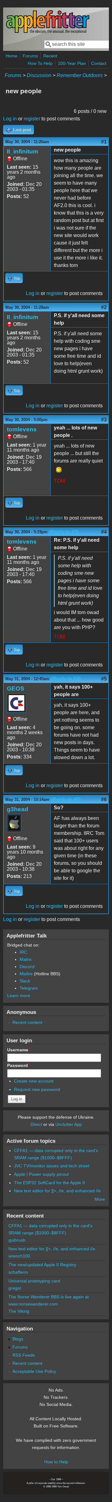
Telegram (29, 988)
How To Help (40, 63)
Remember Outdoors (80, 75)
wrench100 (19, 1255)
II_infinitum (22, 151)
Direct (36, 1124)
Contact (98, 63)
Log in (10, 118)
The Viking (18, 1311)
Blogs (17, 1338)
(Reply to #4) (66, 678)
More (100, 1199)
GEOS (15, 688)
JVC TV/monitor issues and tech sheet (51, 1165)
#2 (104, 307)
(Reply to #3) (64, 532)
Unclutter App (68, 1124)
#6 (104, 799)
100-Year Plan (72, 63)
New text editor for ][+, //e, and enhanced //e (57, 1190)
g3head (17, 809)
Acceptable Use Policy (34, 1371)
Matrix (26, 959)
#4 (104, 532)
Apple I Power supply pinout (41, 1174)
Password (19, 1065)
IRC (23, 952)
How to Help (56, 1461)
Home (11, 55)
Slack (25, 980)
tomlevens (22, 429)
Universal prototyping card (34, 1280)
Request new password (37, 1089)
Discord (27, 966)
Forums (30, 55)
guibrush (17, 1240)
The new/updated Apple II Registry (42, 1264)
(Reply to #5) (66, 799)
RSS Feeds (23, 1355)
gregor (14, 1288)
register (32, 118)
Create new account (34, 1080)
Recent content (27, 1022)
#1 (104, 141)
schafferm (18, 1272)
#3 (104, 419)
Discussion (39, 75)
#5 (104, 678)
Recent (50, 55)
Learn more (18, 995)
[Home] (47, 32)
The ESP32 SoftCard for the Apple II (49, 1182)
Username (19, 1049)
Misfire (26, 973)
